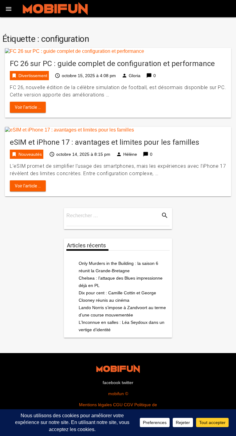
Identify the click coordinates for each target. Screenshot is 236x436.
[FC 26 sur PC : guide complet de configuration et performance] (74, 50)
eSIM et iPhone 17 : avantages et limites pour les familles (104, 142)
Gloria (134, 75)
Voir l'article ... (28, 107)
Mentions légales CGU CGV (106, 404)
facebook (111, 382)
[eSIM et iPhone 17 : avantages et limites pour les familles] (69, 129)
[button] (8, 8)
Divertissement (32, 75)
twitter (127, 382)
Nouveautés (30, 154)
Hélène (130, 154)
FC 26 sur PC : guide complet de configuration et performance (112, 63)
